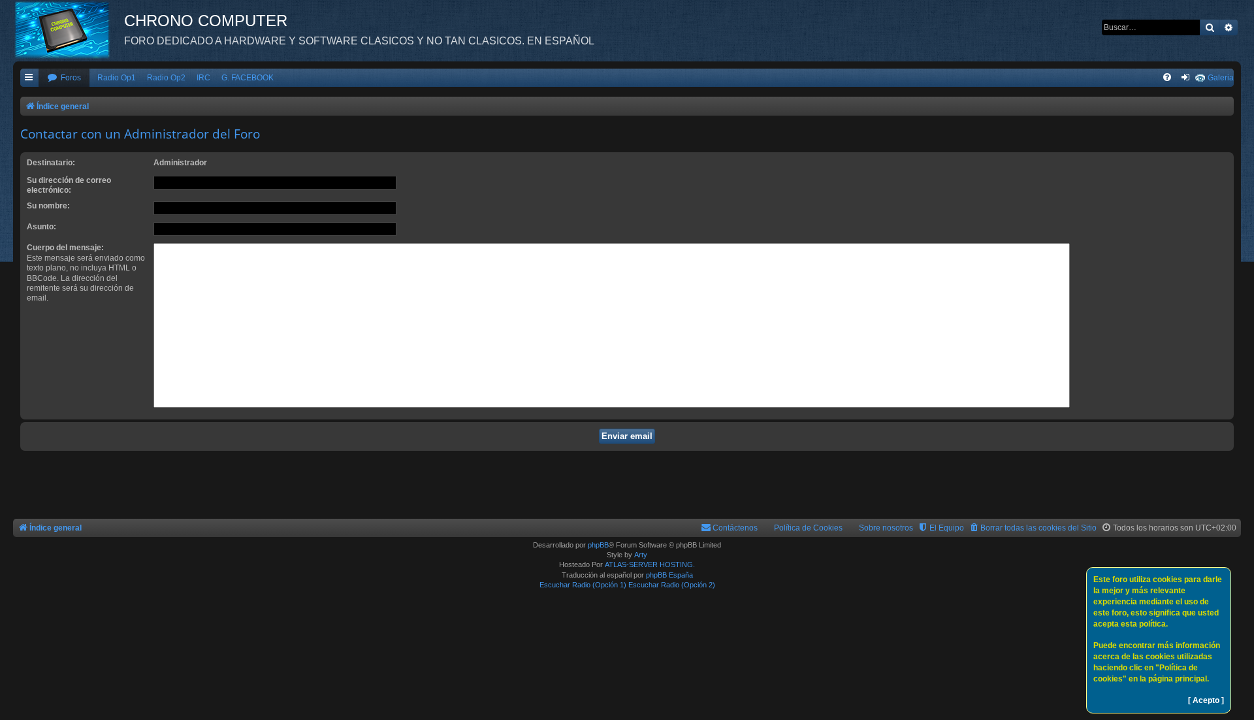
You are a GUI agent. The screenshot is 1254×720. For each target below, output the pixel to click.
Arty (640, 555)
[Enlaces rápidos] (29, 78)
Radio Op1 (116, 77)
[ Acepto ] (1206, 700)
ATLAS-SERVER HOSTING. (650, 564)
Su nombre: (48, 205)
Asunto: (41, 226)
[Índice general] (68, 29)
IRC (203, 77)
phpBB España (669, 575)
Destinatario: (51, 162)
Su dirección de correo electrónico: (69, 185)
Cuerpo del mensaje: (65, 247)
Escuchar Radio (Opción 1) (582, 585)
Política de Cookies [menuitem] (808, 527)
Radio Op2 (166, 77)
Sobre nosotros (886, 527)
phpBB (598, 545)
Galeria (1221, 77)
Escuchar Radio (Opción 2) (671, 585)
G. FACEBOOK (247, 77)
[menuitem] (64, 78)
